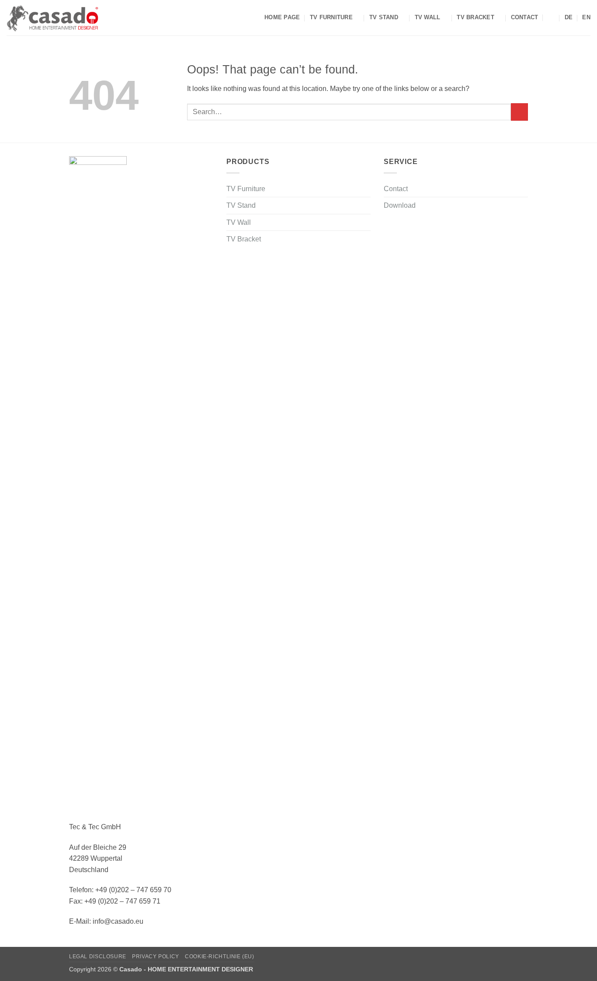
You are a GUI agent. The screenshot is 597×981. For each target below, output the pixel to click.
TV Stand (383, 17)
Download (400, 205)
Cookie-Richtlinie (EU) (219, 956)
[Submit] (519, 111)
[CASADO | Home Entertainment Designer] (52, 17)
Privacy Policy (155, 956)
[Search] (551, 17)
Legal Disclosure (97, 956)
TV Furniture (331, 17)
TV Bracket (475, 17)
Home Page (282, 17)
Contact (524, 17)
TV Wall (428, 17)
